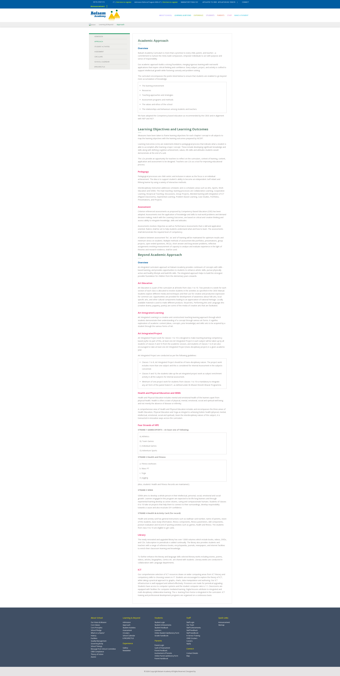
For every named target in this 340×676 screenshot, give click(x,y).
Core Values (95, 625)
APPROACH (98, 41)
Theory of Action (97, 654)
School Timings (96, 646)
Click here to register (156, 2)
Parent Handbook (161, 658)
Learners (158, 630)
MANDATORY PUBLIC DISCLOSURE (179, 2)
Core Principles (96, 628)
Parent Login (159, 645)
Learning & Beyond (106, 24)
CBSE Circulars (191, 638)
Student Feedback (161, 628)
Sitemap (221, 625)
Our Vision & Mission (98, 622)
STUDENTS (210, 15)
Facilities (94, 638)
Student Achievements (163, 625)
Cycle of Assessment (162, 648)
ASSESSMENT (99, 52)
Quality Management (98, 641)
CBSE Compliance (97, 651)
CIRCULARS (98, 57)
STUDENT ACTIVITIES (102, 46)
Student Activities (129, 628)
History (93, 636)
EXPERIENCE (198, 15)
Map (188, 656)
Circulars (126, 633)
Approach (126, 625)
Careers (189, 641)
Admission (127, 622)
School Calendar (129, 636)
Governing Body (97, 643)
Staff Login (190, 622)
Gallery (125, 648)
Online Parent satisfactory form (166, 656)
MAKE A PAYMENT (241, 15)
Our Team (190, 625)
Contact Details (192, 653)
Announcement (224, 622)
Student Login (160, 622)
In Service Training (193, 636)
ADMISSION (98, 36)
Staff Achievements (193, 628)
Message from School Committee (103, 649)
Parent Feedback (161, 650)
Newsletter (127, 650)
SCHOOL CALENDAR (101, 62)
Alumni (93, 657)
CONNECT (245, 2)
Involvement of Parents (163, 653)
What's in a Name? (98, 633)
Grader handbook (161, 636)
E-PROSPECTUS (128, 638)
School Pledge (96, 630)
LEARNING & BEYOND (183, 15)
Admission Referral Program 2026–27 (135, 2)
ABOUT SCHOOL (165, 15)
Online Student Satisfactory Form (167, 633)
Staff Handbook (192, 633)
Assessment (127, 630)
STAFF (229, 15)
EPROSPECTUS (99, 67)
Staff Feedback (191, 630)
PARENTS (220, 15)
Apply (188, 643)
